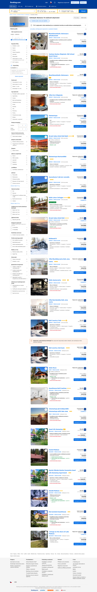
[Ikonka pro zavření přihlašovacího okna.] (67, 285)
